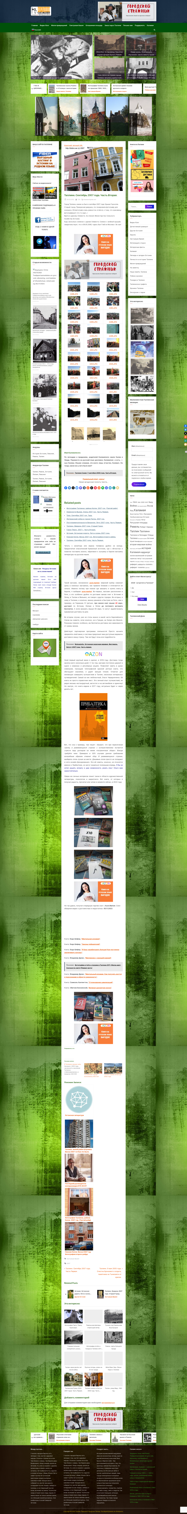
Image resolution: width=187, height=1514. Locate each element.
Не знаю (135, 596)
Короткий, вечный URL (73, 145)
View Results (142, 605)
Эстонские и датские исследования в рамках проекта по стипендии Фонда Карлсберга (144, 1436)
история (138, 548)
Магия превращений (59, 25)
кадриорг (145, 552)
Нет (133, 592)
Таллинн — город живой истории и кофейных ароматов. (49, 1436)
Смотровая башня (76, 25)
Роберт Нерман (146, 527)
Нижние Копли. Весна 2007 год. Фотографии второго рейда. (91, 537)
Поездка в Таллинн (137, 280)
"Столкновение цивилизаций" (100, 982)
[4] (93, 444)
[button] (65, 487)
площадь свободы (149, 561)
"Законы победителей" (90, 944)
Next (54, 192)
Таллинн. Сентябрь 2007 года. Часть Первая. (85, 540)
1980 (139, 502)
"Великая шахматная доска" (99, 988)
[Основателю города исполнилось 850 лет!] (93, 1068)
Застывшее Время (73, 1259)
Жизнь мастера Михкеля (80, 1436)
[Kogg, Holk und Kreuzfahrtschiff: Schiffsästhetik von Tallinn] (142, 385)
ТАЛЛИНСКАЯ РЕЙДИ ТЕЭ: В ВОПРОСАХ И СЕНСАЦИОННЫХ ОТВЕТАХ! (140, 87)
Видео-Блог (44, 25)
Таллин (134, 531)
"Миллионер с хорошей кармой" (98, 958)
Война (133, 505)
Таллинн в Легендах (138, 535)
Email (138, 455)
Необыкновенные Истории (139, 517)
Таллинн (145, 531)
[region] (45, 193)
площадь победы (139, 561)
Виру (151, 502)
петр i (139, 558)
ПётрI (143, 520)
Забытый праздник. (40, 87)
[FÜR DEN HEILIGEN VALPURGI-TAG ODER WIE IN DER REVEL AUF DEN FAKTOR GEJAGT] (142, 351)
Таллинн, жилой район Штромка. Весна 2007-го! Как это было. (84, 1292)
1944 (135, 502)
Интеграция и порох (138, 243)
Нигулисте (133, 520)
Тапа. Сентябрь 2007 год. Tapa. (79, 515)
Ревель (134, 526)
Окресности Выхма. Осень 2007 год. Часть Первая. (88, 512)
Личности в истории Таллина (141, 259)
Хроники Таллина (39, 90)
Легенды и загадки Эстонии (141, 255)
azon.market (94, 583)
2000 (142, 502)
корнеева (36, 615)
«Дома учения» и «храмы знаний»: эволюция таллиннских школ (112, 87)
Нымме (138, 520)
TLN (79, 199)
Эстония (150, 538)
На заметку (134, 268)
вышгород (132, 548)
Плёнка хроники (136, 276)
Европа (133, 235)
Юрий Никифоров (136, 541)
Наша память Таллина (110, 91)
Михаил (36, 611)
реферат (133, 564)
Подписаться (139, 484)
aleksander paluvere (40, 619)
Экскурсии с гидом (137, 292)
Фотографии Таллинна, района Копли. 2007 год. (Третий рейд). (92, 508)
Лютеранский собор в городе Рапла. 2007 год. (86, 519)
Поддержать (140, 25)
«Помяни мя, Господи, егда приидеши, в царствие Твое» (113, 1436)
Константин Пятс (136, 514)
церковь (147, 567)
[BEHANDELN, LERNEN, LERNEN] (142, 334)
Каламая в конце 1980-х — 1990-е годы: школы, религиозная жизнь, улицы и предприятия (43, 365)
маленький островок (143, 556)
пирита (132, 561)
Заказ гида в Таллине (113, 25)
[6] (95, 444)
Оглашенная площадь (94, 25)
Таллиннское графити (138, 284)
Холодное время (142, 538)
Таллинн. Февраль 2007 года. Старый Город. (85, 526)
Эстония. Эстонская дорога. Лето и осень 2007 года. (88, 533)
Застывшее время (142, 506)
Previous (35, 192)
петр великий (147, 558)
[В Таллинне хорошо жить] (74, 1069)
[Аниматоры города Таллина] (127, 11)
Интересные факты (137, 247)
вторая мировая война (141, 544)
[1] (89, 444)
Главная (34, 25)
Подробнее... (37, 590)
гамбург (36, 624)
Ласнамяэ (148, 514)
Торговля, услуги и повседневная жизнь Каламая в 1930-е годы (80, 87)
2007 (68, 1263)
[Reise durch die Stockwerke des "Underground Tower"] (142, 316)
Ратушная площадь (139, 523)
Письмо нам (128, 25)
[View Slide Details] (39, 193)
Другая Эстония (102, 1297)
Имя (138, 446)
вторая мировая (147, 541)
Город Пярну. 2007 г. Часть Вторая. (81, 530)
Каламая (150, 25)
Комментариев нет (90, 200)
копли (132, 556)
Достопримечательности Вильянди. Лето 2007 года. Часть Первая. (94, 523)
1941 (131, 502)
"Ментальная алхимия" (90, 939)
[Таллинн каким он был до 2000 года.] (113, 1068)
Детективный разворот (139, 227)
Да (133, 588)
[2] (90, 444)
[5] (94, 444)
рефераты (141, 564)
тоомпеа (141, 567)
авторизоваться (108, 1403)
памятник (133, 558)
